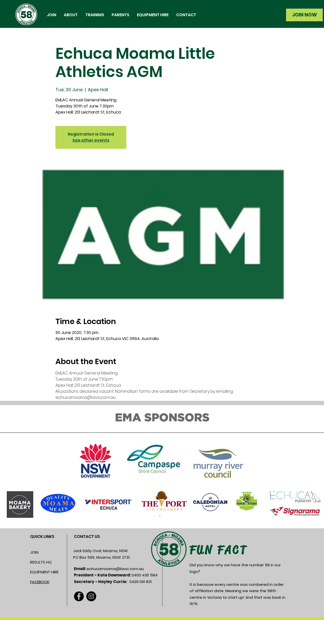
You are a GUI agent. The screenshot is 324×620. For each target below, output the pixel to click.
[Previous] (28, 466)
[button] (71, 15)
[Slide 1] (159, 515)
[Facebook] (79, 596)
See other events (90, 140)
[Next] (295, 466)
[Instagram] (91, 596)
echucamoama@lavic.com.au (115, 568)
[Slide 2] (164, 515)
